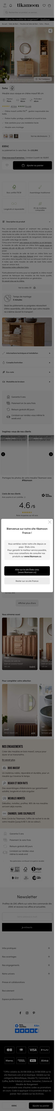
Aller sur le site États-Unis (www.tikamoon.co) (27, 570)
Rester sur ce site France (27, 581)
